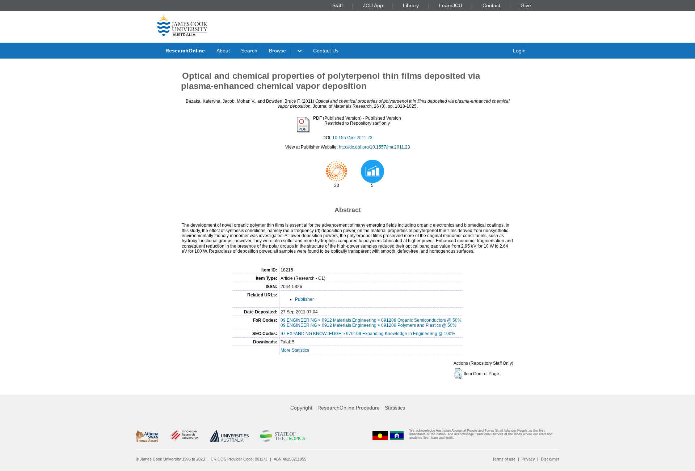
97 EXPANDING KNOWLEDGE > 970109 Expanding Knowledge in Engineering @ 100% (368, 333)
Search (249, 50)
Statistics (395, 408)
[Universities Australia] (229, 436)
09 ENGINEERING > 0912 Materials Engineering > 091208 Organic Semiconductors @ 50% (371, 320)
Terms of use (503, 459)
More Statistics (295, 350)
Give (526, 5)
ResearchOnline (185, 50)
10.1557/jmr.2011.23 (352, 137)
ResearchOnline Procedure (348, 408)
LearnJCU (450, 5)
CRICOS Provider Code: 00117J (239, 459)
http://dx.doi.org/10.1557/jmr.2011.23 (374, 147)
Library (411, 5)
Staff (337, 5)
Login (519, 50)
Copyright (301, 408)
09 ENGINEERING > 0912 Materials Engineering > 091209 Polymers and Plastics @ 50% (368, 325)
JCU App (373, 5)
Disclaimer (550, 459)
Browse (277, 50)
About (223, 50)
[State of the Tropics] (282, 436)
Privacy (528, 459)
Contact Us (325, 50)
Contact (491, 5)
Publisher (304, 299)
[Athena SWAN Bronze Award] (147, 436)
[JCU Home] (182, 25)
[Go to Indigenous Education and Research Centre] (380, 436)
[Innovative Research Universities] (184, 436)
